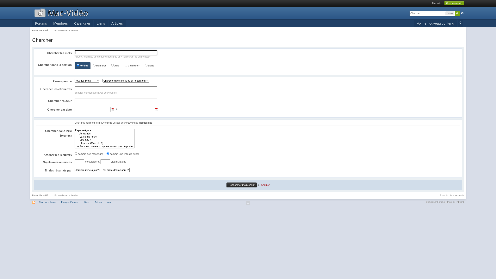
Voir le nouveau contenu (435, 23)
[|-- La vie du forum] (104, 137)
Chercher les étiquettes (56, 89)
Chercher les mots (59, 53)
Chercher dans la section (55, 64)
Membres (60, 23)
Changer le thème (47, 202)
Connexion (437, 3)
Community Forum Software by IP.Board (445, 202)
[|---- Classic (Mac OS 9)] (104, 143)
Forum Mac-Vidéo (40, 195)
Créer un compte (454, 3)
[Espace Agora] (104, 130)
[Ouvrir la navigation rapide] (460, 23)
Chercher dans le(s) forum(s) (58, 133)
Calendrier (82, 23)
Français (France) (69, 202)
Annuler (265, 185)
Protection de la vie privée (452, 195)
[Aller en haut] (248, 203)
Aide (116, 65)
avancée (462, 13)
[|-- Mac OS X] (104, 140)
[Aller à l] (61, 12)
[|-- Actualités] (104, 133)
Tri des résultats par (58, 170)
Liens (101, 23)
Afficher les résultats (58, 155)
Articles (117, 23)
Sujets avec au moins (57, 162)
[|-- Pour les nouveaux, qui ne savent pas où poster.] (104, 146)
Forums (41, 23)
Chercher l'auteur (60, 100)
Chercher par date (59, 109)
